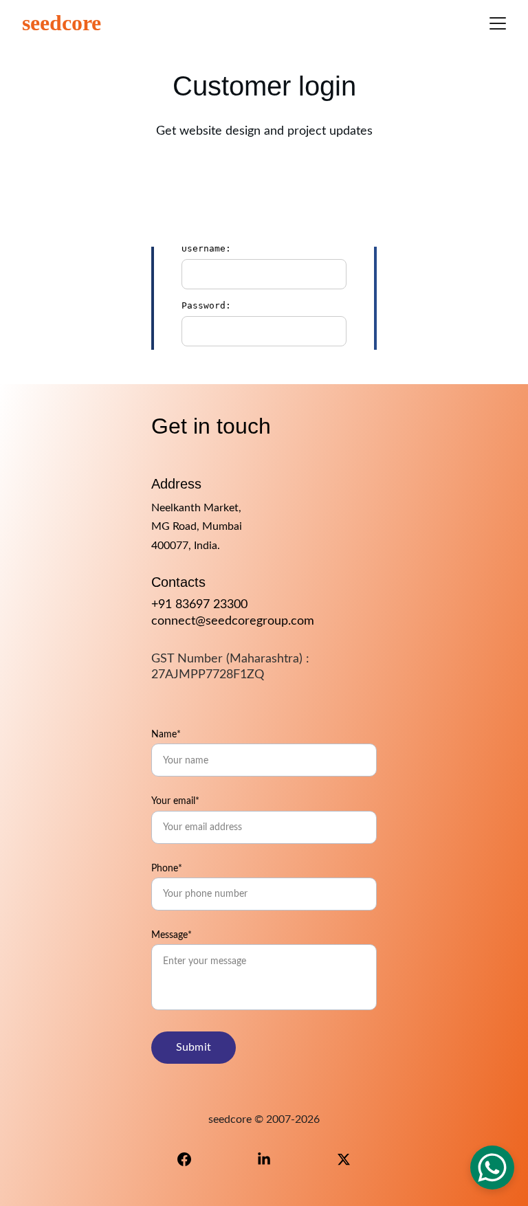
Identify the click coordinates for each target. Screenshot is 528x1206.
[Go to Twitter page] (344, 1159)
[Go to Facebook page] (191, 1159)
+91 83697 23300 (199, 605)
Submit (193, 1047)
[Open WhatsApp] (492, 1168)
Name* (166, 734)
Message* (171, 935)
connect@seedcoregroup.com (232, 621)
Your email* (175, 801)
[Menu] (498, 23)
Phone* (166, 868)
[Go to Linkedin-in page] (271, 1159)
